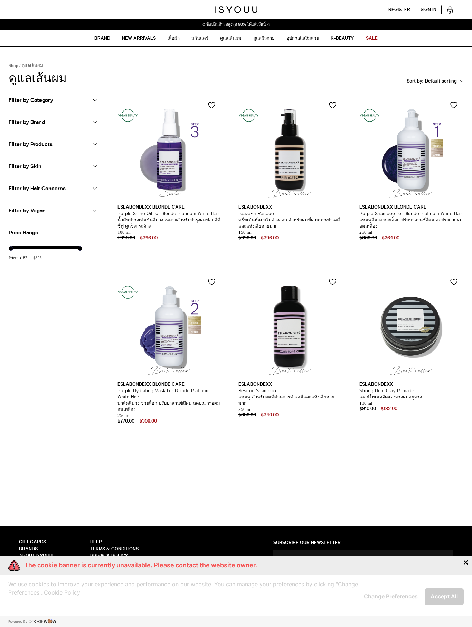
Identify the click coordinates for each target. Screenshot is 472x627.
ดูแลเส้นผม (231, 38)
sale (372, 38)
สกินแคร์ (199, 38)
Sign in (428, 9)
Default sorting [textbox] (421, 81)
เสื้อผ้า (174, 38)
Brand (102, 38)
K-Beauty (342, 38)
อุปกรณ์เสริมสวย (302, 38)
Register (399, 9)
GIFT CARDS (32, 542)
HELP (96, 542)
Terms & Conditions (114, 548)
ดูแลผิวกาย (264, 38)
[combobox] (435, 81)
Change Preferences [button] (391, 596)
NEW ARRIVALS (139, 38)
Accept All (444, 596)
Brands (28, 548)
